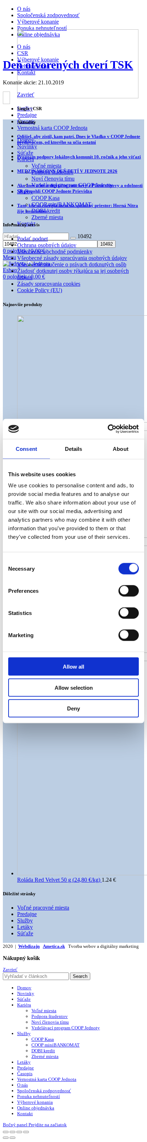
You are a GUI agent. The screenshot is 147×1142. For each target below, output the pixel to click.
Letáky (25, 927)
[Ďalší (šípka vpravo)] (12, 1138)
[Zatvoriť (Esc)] (6, 1132)
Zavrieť (10, 969)
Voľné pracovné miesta (43, 908)
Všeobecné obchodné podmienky (54, 251)
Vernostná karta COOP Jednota (52, 128)
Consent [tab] (26, 449)
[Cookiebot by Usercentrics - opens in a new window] (107, 429)
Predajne (27, 914)
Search (80, 976)
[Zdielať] (12, 1132)
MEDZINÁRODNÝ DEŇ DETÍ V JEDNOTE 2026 (67, 171)
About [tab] (120, 449)
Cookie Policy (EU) (39, 290)
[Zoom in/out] (26, 1132)
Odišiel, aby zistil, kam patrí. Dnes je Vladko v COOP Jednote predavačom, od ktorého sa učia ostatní (78, 139)
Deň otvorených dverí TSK (68, 64)
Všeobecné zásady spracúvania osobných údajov (72, 258)
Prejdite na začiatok (48, 1124)
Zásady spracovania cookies (48, 284)
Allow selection (74, 687)
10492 (84, 236)
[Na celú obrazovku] (19, 1132)
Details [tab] (73, 449)
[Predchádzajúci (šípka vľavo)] (6, 1138)
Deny (73, 708)
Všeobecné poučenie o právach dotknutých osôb (71, 264)
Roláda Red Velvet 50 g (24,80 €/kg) (59, 880)
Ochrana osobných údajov (46, 245)
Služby (25, 920)
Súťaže (25, 933)
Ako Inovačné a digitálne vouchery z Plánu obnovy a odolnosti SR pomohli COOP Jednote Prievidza (80, 188)
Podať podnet (32, 239)
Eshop (10, 270)
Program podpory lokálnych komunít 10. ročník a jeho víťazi (79, 156)
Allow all (73, 667)
